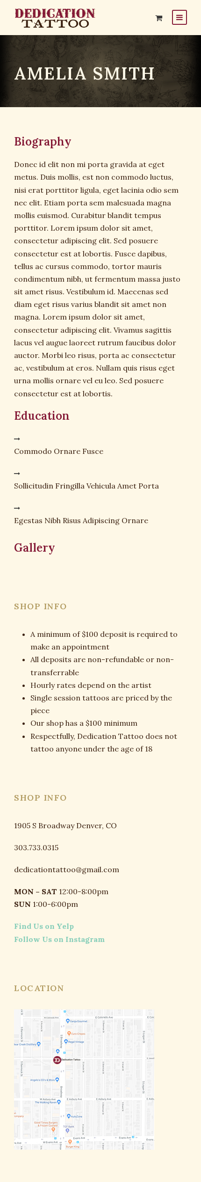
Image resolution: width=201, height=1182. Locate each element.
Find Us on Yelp (44, 926)
